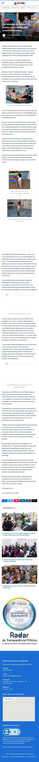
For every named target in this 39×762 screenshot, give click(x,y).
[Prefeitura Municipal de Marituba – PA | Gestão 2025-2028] (19, 3)
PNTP (10, 747)
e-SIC (10, 689)
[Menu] (3, 3)
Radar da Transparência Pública (24, 747)
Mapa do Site (5, 756)
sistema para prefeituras (26, 737)
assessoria (16, 739)
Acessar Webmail (31, 756)
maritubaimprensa (14, 35)
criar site (14, 737)
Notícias (6, 20)
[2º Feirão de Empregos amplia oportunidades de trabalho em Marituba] (19, 548)
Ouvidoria (5, 689)
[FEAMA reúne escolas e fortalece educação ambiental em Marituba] (19, 574)
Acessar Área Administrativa (17, 756)
